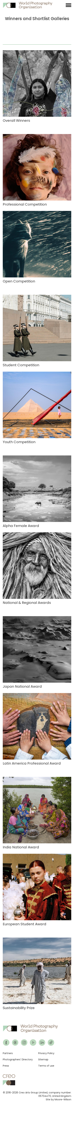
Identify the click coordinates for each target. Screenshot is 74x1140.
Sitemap (43, 1059)
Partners (8, 1053)
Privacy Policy (46, 1053)
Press (6, 1065)
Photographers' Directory (18, 1059)
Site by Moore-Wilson (58, 1099)
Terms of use (46, 1065)
